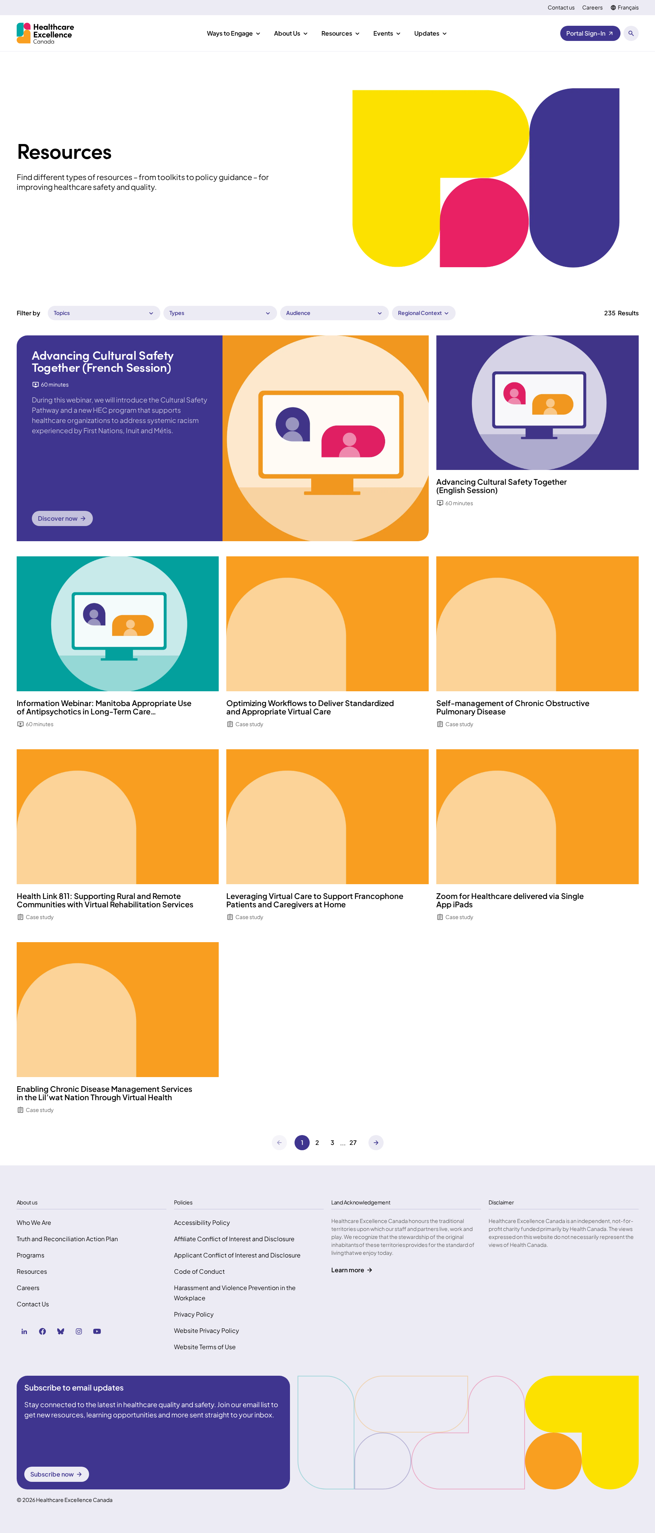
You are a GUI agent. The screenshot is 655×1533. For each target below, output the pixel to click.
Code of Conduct (199, 1271)
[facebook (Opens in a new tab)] (42, 1331)
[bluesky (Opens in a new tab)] (60, 1331)
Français (628, 7)
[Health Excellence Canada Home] (45, 33)
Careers (592, 7)
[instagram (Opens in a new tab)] (78, 1331)
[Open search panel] (631, 33)
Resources (32, 1271)
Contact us (561, 7)
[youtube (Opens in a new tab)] (97, 1331)
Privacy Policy (194, 1314)
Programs (30, 1255)
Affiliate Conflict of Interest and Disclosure (234, 1239)
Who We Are (34, 1222)
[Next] (376, 1142)
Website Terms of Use (205, 1347)
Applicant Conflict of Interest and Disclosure (237, 1255)
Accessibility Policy (202, 1222)
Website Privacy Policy (206, 1330)
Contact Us (33, 1304)
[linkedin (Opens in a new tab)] (24, 1331)
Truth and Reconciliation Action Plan (67, 1239)
